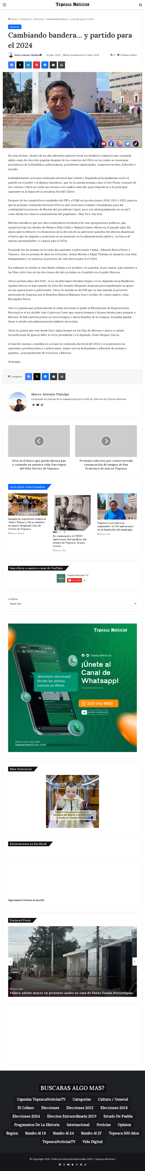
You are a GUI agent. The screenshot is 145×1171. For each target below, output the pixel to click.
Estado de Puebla (118, 1116)
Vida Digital (93, 1142)
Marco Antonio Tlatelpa (26, 55)
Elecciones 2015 (79, 1108)
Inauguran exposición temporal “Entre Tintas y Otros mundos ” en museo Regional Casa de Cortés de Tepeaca (27, 524)
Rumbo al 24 (63, 1133)
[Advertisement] (72, 1035)
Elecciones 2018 (114, 1108)
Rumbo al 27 (91, 1133)
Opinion (124, 1125)
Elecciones (50, 1108)
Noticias (39, 19)
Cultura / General (113, 1099)
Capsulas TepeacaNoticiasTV (41, 1099)
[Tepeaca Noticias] (72, 4)
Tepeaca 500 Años (124, 1133)
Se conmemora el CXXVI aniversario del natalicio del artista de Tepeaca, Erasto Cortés (69, 541)
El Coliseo (26, 1108)
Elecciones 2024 (26, 1116)
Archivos (13, 599)
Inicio (13, 19)
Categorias (26, 19)
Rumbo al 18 (35, 1133)
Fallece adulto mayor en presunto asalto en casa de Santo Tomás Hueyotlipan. (71, 993)
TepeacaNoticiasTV (59, 1142)
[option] (72, 961)
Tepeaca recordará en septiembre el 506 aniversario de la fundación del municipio (115, 526)
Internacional (78, 1125)
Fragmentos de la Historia (37, 1125)
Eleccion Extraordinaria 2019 (71, 1116)
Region (12, 1133)
